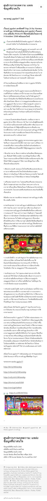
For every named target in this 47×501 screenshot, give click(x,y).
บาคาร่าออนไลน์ (36, 477)
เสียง (7, 428)
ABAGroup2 (32, 467)
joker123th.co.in (32, 469)
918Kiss (22, 467)
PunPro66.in (18, 485)
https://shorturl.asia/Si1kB (14, 382)
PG (19, 471)
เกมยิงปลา (27, 479)
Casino (6, 469)
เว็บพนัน (32, 479)
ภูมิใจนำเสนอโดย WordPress (12, 498)
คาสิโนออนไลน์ (21, 477)
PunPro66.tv (21, 473)
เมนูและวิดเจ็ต (41, 7)
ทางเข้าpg (17, 430)
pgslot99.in (7, 473)
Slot (37, 475)
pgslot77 (10, 104)
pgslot (24, 49)
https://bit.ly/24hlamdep (13, 367)
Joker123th (13, 483)
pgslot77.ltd (34, 428)
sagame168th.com (15, 475)
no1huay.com (14, 471)
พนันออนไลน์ (7, 479)
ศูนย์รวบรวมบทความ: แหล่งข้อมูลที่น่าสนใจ (18, 7)
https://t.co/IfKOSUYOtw (18, 393)
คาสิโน (15, 477)
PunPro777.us (37, 473)
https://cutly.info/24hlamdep (14, 377)
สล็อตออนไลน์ (19, 479)
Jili (16, 469)
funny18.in (11, 469)
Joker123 (24, 469)
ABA (26, 467)
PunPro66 (14, 473)
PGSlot (6, 430)
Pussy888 (6, 475)
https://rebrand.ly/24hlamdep (15, 372)
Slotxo (10, 477)
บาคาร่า (28, 477)
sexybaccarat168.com (28, 475)
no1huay (6, 471)
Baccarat (39, 467)
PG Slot (23, 471)
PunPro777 (28, 473)
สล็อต (13, 479)
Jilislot (19, 469)
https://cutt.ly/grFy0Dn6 (13, 388)
